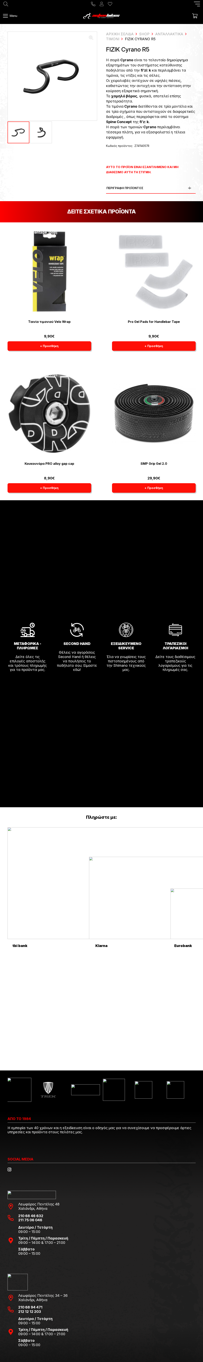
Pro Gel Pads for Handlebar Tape (154, 322)
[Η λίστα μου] (110, 4)
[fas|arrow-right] (27, 681)
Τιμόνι (112, 39)
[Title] (93, 4)
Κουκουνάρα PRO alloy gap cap (49, 464)
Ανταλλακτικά (169, 34)
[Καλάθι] (195, 16)
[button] (197, 4)
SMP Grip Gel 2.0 (154, 464)
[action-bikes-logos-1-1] (101, 16)
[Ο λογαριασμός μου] (101, 4)
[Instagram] (9, 1169)
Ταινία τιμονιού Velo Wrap (49, 322)
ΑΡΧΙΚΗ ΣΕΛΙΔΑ (120, 34)
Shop (144, 34)
